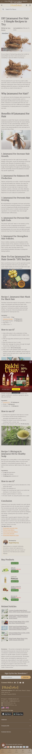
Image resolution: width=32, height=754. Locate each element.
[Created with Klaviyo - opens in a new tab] (16, 393)
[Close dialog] (30, 362)
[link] (16, 376)
